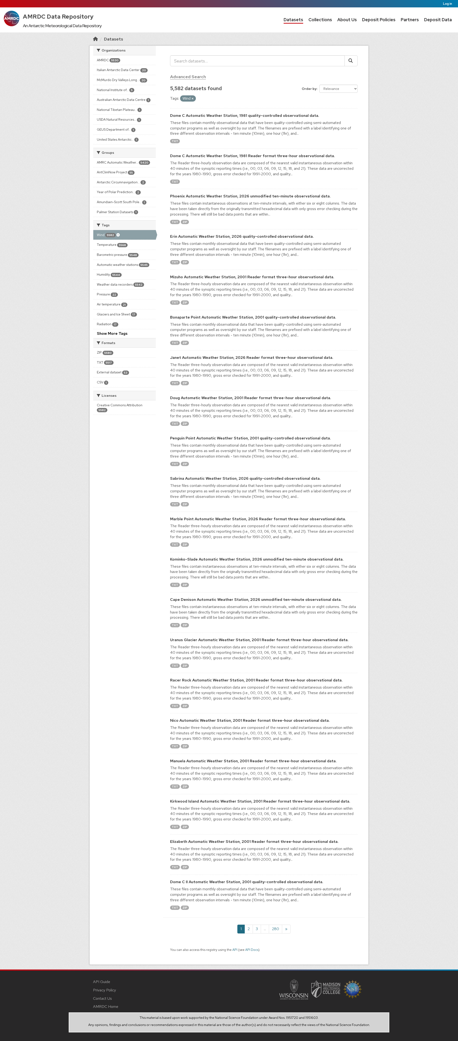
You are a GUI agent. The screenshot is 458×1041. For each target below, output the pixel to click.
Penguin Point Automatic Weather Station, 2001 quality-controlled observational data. (250, 438)
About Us (347, 19)
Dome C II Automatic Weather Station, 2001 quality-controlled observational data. (246, 881)
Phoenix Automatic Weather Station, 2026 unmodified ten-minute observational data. (250, 196)
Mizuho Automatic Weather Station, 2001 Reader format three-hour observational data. (252, 276)
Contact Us (102, 998)
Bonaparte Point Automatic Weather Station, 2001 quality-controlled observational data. (253, 317)
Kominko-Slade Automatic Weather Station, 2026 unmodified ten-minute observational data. (257, 559)
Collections (320, 19)
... (265, 928)
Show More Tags (112, 333)
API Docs (251, 950)
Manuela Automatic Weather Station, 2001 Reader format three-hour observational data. (253, 760)
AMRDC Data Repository (58, 16)
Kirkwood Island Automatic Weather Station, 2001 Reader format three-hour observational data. (260, 801)
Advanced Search (188, 76)
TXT (175, 141)
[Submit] (351, 60)
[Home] (95, 39)
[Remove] (192, 98)
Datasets (293, 19)
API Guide (101, 981)
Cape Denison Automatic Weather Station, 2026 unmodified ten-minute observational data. (256, 599)
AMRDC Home (105, 1006)
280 (275, 928)
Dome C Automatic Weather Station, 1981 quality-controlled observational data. (244, 115)
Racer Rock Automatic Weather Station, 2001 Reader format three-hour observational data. (256, 680)
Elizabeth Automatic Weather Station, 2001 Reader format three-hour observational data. (254, 841)
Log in (447, 4)
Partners (410, 19)
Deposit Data (438, 19)
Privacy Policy (104, 990)
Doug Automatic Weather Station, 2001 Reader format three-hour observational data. (250, 397)
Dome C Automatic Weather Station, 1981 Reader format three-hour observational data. (252, 155)
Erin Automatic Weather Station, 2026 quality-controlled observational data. (242, 236)
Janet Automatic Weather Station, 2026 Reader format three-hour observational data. (251, 357)
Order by (309, 89)
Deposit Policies (379, 19)
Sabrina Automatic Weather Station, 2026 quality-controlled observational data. (245, 478)
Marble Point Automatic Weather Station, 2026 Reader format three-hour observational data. (258, 518)
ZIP (184, 222)
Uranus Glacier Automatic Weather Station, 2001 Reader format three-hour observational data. (259, 639)
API (234, 950)
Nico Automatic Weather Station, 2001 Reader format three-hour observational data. (250, 720)
